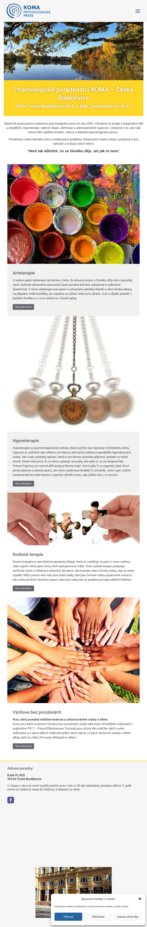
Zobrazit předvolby (128, 916)
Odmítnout (98, 916)
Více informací (23, 306)
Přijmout (68, 916)
